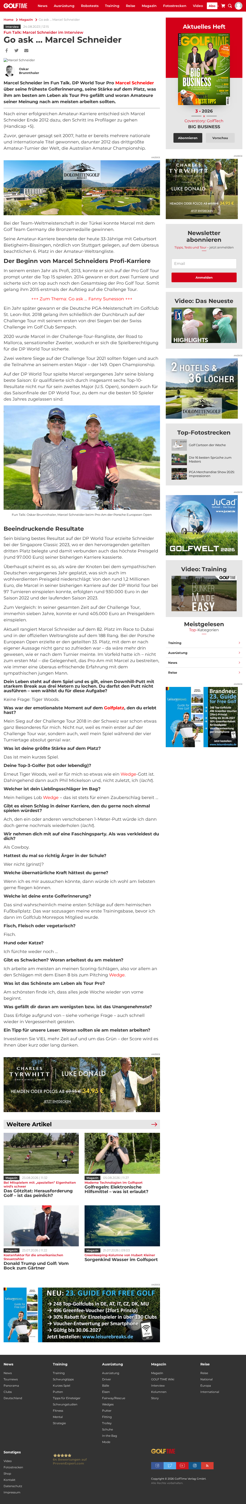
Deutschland (13, 1398)
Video (198, 6)
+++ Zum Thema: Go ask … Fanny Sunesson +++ (81, 299)
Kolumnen (158, 1392)
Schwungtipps (63, 1379)
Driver (106, 1379)
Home (8, 19)
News (42, 6)
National (206, 1379)
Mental (58, 1417)
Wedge (128, 774)
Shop (7, 1473)
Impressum (12, 1492)
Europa (205, 1385)
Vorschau (220, 138)
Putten (58, 1392)
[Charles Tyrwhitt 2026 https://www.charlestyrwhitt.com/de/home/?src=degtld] (82, 1084)
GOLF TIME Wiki (162, 1379)
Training (112, 6)
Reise (130, 6)
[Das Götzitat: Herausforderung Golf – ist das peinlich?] (41, 1153)
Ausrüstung (64, 6)
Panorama (11, 1385)
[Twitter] (16, 50)
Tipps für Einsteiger (66, 1398)
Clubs (8, 1392)
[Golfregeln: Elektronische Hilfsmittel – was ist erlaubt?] (122, 1153)
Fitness (58, 1410)
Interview (12, 26)
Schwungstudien (65, 1404)
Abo (212, 6)
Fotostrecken (174, 6)
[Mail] (26, 50)
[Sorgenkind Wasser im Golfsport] (122, 1225)
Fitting (107, 1417)
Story (155, 1398)
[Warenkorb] (223, 6)
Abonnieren (187, 138)
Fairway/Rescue (113, 1398)
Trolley (107, 1423)
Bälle (105, 1385)
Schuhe (107, 1429)
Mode (106, 1442)
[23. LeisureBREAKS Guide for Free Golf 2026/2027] (82, 1315)
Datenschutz (13, 1486)
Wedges (108, 1404)
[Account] (238, 8)
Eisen (106, 1392)
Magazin (149, 6)
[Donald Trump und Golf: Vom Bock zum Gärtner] (41, 1225)
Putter (106, 1410)
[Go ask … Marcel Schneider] (204, 325)
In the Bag (109, 1435)
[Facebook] (7, 50)
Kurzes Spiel (61, 1385)
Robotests (89, 6)
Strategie (59, 1423)
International (209, 1392)
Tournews (11, 1379)
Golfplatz (114, 708)
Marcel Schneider (134, 83)
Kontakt (9, 1480)
